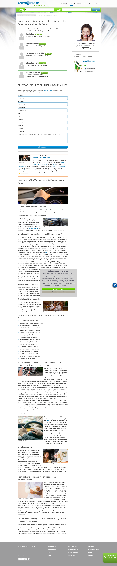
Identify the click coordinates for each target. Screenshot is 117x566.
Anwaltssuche (21, 15)
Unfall (42, 406)
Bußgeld (47, 252)
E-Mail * (20, 125)
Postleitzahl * (22, 107)
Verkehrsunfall (22, 166)
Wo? (59, 9)
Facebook (72, 555)
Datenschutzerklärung (92, 549)
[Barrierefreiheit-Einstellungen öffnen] (115, 285)
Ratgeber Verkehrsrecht (40, 158)
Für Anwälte (96, 4)
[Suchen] (96, 9)
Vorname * (21, 95)
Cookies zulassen (58, 289)
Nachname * (21, 101)
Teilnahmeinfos (73, 552)
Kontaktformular (85, 47)
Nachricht (21, 131)
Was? (21, 9)
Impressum (91, 546)
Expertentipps (78, 4)
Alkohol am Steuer (33, 228)
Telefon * (20, 119)
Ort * (19, 113)
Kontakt (38, 34)
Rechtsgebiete (65, 4)
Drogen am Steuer (42, 164)
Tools (85, 4)
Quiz (90, 4)
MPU (54, 164)
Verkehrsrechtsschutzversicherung (30, 170)
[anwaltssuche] (32, 6)
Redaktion (90, 555)
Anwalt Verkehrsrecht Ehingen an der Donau (47, 15)
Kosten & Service (73, 549)
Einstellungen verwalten (58, 292)
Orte (71, 4)
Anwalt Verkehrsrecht (31, 15)
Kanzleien (50, 555)
